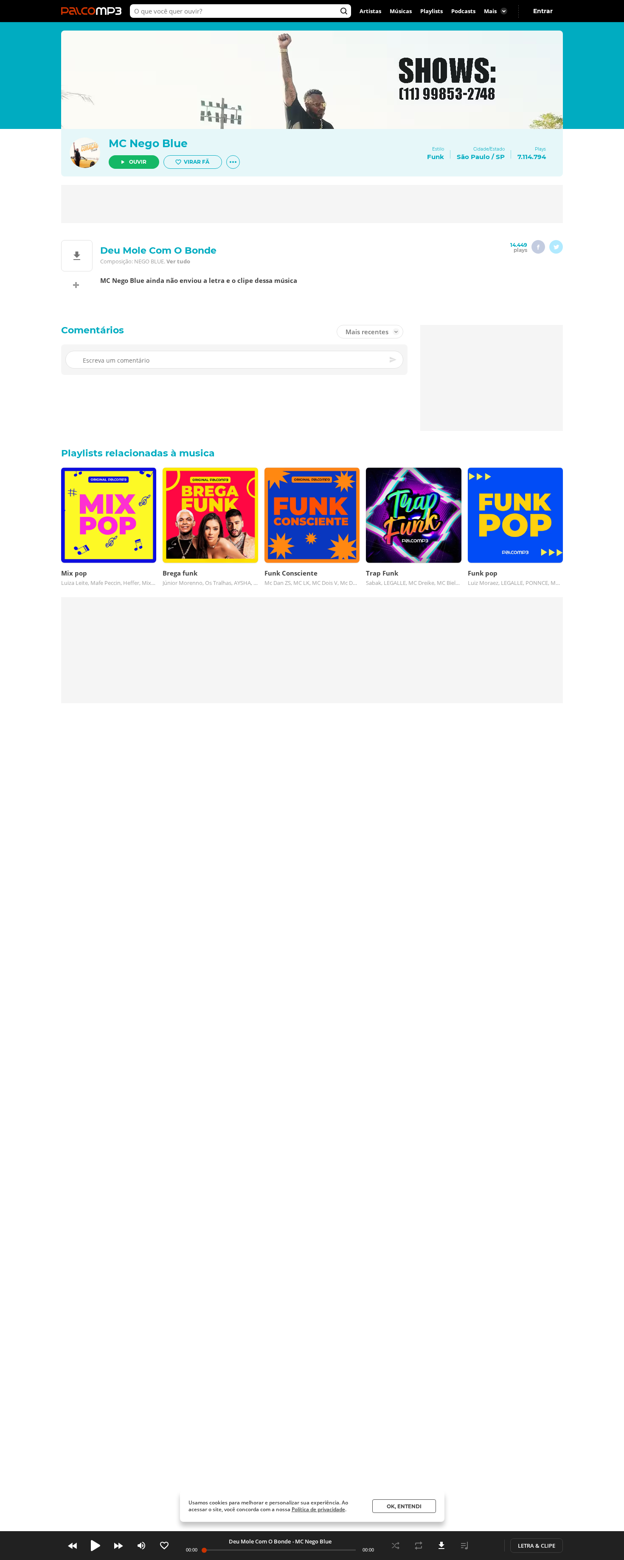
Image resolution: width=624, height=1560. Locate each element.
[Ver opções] (233, 162)
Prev (72, 1545)
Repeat (418, 1545)
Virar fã (196, 162)
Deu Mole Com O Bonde (260, 1541)
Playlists (431, 11)
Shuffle (395, 1545)
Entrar (543, 11)
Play (95, 1545)
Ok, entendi (404, 1506)
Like (164, 1545)
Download (441, 1545)
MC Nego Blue (148, 143)
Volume (141, 1545)
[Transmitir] (487, 1545)
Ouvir (137, 162)
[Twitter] (556, 247)
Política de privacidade (318, 1509)
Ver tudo (178, 261)
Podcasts (463, 11)
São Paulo (473, 157)
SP (500, 157)
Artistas (370, 11)
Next (118, 1545)
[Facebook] (538, 247)
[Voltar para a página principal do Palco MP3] (93, 11)
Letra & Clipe (536, 1545)
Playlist (464, 1545)
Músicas (401, 11)
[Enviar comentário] (393, 360)
